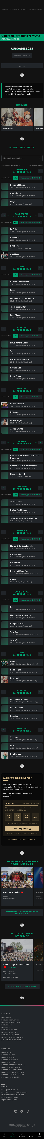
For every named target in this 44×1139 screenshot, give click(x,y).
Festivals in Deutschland (10, 1022)
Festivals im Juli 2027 (9, 1032)
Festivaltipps (6, 1017)
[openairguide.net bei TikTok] (28, 1111)
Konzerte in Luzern (8, 1062)
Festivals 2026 (7, 1025)
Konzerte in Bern (7, 1057)
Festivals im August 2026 (10, 1035)
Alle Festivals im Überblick (11, 1040)
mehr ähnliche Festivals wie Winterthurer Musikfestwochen (22, 913)
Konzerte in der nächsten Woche (13, 1065)
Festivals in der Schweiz (10, 1020)
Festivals (15, 9)
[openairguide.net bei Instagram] (16, 1111)
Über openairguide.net (9, 1090)
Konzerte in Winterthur (9, 1060)
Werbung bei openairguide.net (12, 1095)
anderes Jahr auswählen (21, 55)
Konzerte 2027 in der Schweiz (12, 1075)
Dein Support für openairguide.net (14, 1092)
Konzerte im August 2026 (10, 1067)
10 (8, 817)
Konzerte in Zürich (8, 1055)
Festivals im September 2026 (12, 1037)
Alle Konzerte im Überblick (11, 1077)
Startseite (5, 9)
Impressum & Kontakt (9, 1100)
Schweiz (24, 9)
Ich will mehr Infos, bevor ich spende (21, 840)
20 (17, 817)
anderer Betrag (35, 816)
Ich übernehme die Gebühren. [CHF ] (21, 823)
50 (26, 817)
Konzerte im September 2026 (12, 1070)
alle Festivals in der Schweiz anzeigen (21, 986)
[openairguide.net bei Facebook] (22, 1111)
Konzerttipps (6, 1052)
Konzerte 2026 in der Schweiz (12, 1072)
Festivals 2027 (7, 1027)
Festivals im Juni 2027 (9, 1030)
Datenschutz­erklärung (9, 1097)
